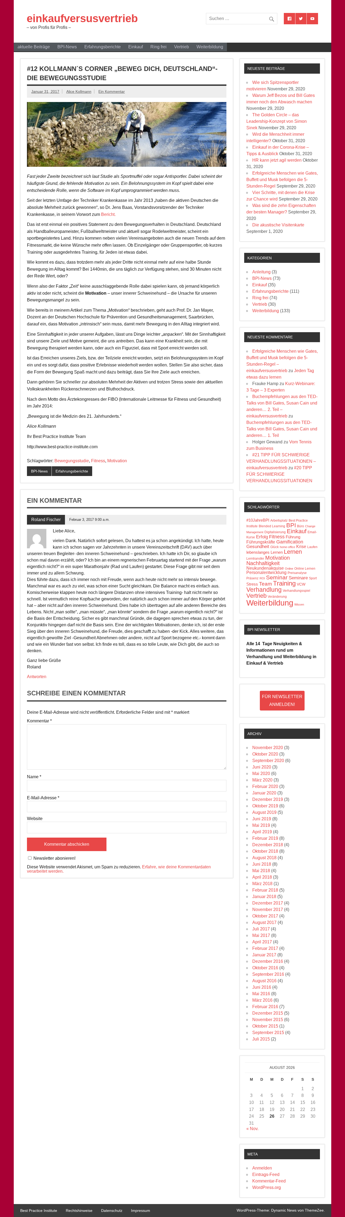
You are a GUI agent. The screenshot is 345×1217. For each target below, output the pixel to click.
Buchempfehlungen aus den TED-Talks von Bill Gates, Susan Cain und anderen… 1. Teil (281, 429)
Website (35, 819)
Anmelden (262, 1168)
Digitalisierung (275, 532)
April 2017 (262, 942)
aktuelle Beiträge (34, 47)
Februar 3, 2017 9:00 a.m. (89, 520)
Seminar (277, 577)
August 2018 (264, 857)
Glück (274, 547)
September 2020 (268, 760)
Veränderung (277, 597)
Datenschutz (111, 1210)
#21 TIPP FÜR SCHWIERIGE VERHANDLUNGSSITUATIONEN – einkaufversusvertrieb (281, 461)
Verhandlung (264, 589)
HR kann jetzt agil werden (277, 160)
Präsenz (252, 578)
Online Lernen (304, 568)
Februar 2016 (265, 1006)
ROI (262, 578)
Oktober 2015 (265, 1026)
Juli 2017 (261, 929)
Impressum (140, 1210)
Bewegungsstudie (71, 460)
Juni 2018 (261, 864)
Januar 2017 (264, 955)
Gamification (289, 542)
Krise (301, 546)
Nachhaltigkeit (263, 563)
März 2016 (262, 1000)
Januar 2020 (264, 793)
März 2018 (262, 883)
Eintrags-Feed (266, 1174)
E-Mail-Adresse (43, 798)
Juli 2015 (261, 1039)
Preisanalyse (297, 573)
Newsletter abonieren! (53, 858)
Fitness (98, 460)
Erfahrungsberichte (102, 47)
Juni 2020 (261, 767)
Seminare (298, 577)
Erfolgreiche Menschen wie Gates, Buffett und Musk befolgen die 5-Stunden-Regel (282, 179)
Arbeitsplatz (279, 520)
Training (284, 583)
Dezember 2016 (267, 961)
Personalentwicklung (266, 572)
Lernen (293, 551)
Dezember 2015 (267, 1013)
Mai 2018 (261, 870)
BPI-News (67, 47)
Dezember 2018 (267, 844)
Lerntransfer (255, 558)
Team (265, 584)
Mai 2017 (261, 935)
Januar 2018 (264, 896)
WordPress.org (266, 1187)
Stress (252, 584)
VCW (301, 584)
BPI (291, 525)
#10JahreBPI (257, 520)
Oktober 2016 (265, 968)
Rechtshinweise (79, 1210)
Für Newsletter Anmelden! (282, 700)
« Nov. (252, 1128)
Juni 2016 (261, 987)
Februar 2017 (265, 948)
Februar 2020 (265, 786)
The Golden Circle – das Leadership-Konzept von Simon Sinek (276, 121)
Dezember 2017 (267, 903)
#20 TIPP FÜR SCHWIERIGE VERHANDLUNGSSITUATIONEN (279, 474)
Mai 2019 (261, 825)
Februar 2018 (265, 890)
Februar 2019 (265, 838)
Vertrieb (181, 47)
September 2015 (268, 1032)
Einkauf (135, 47)
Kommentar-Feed (269, 1181)
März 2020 (262, 780)
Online (289, 568)
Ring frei (158, 47)
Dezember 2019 (267, 799)
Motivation (117, 460)
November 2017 (267, 909)
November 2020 (267, 747)
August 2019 (264, 812)
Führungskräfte (260, 542)
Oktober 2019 (265, 806)
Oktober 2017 (265, 916)
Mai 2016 (261, 993)
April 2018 (262, 877)
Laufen (312, 547)
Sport (313, 578)
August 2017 (264, 922)
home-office (287, 547)
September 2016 (268, 974)
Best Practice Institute (38, 1210)
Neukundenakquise (265, 568)
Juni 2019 (261, 819)
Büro (300, 526)
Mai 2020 (261, 773)
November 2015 (267, 1019)
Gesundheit (257, 546)
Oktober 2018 (265, 851)
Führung (293, 537)
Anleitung (261, 272)
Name (34, 777)
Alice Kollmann (78, 91)
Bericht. (108, 214)
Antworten (36, 676)
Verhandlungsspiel (296, 591)
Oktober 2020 (265, 754)
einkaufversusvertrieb (82, 18)
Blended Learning (272, 526)
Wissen (299, 604)
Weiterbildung (209, 47)
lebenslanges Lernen (264, 552)
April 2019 (262, 832)
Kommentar (39, 721)
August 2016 (264, 980)
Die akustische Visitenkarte (278, 225)
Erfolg (262, 536)
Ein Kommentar (111, 91)
